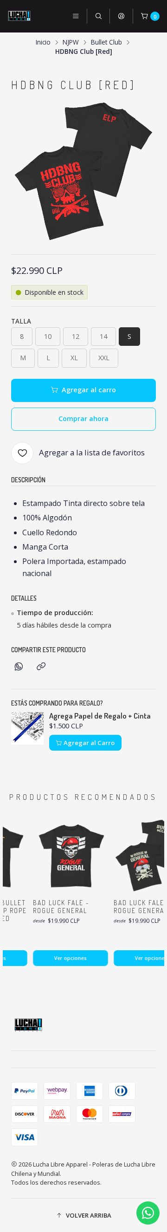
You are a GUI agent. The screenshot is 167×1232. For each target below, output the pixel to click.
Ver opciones (67, 957)
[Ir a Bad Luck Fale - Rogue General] (67, 855)
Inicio (43, 42)
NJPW (71, 42)
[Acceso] (121, 16)
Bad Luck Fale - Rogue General (58, 906)
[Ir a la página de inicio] (19, 16)
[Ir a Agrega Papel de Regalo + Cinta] (27, 728)
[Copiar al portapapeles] (41, 667)
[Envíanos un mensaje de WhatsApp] (148, 1213)
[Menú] (75, 16)
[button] (83, 1215)
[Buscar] (98, 16)
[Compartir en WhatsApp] (18, 667)
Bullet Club (106, 42)
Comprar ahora (83, 418)
